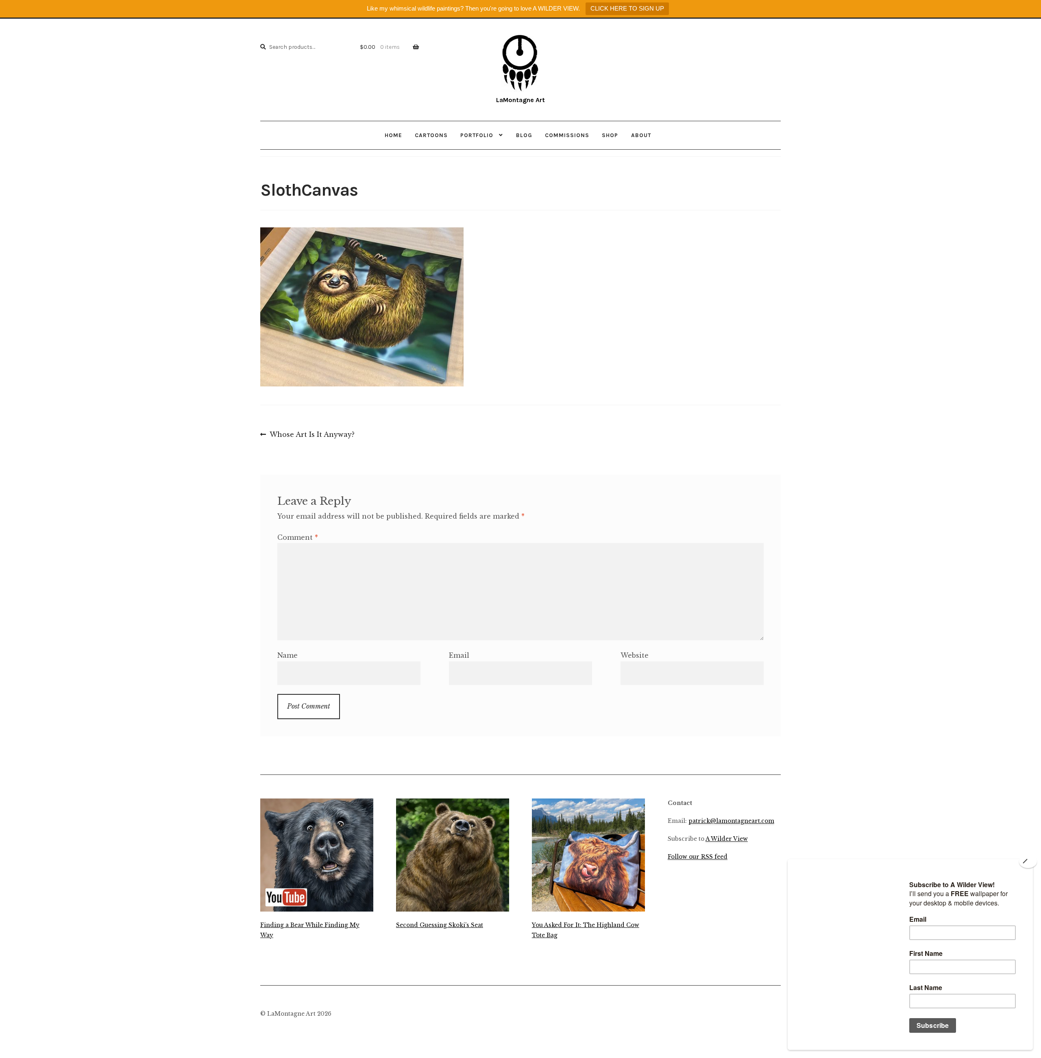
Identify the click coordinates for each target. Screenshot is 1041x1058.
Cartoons (431, 135)
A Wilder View (727, 838)
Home (393, 135)
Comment (297, 537)
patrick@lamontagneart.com (731, 821)
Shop (610, 135)
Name (287, 655)
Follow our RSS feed (697, 856)
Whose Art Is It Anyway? (312, 435)
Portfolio (476, 135)
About (641, 135)
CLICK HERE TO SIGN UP (627, 8)
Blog (524, 135)
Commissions (567, 135)
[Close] (1028, 861)
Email (459, 655)
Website (635, 655)
